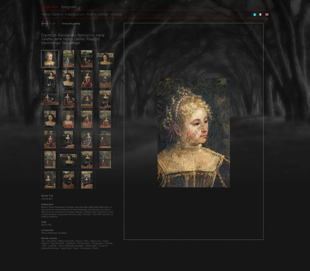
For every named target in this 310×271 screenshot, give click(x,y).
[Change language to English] (267, 14)
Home (46, 14)
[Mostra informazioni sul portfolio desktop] (254, 14)
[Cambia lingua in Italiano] (260, 14)
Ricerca (116, 14)
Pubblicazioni (75, 14)
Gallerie (57, 14)
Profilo (91, 14)
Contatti (103, 14)
